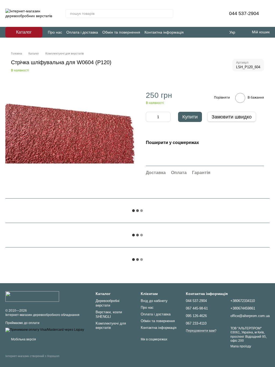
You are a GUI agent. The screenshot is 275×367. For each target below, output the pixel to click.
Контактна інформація (164, 32)
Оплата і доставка (82, 32)
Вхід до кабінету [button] (154, 301)
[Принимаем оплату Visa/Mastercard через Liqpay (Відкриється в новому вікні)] (44, 330)
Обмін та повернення (121, 32)
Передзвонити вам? (201, 331)
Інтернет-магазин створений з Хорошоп (32, 356)
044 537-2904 (244, 13)
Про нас (55, 32)
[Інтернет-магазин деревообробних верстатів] (32, 296)
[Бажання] (212, 13)
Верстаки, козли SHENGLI (109, 314)
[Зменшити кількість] (150, 117)
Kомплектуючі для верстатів (111, 325)
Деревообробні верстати (108, 303)
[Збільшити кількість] (166, 117)
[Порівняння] (198, 13)
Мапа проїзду (240, 346)
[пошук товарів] (169, 13)
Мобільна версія (23, 339)
